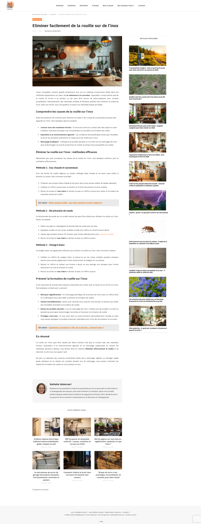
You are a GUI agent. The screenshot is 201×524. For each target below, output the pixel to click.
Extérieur (72, 5)
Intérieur (60, 5)
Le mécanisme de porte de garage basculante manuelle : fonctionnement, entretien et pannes (46, 476)
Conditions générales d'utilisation (81, 515)
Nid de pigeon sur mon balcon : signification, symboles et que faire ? (108, 441)
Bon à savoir (108, 5)
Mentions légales (113, 512)
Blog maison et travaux (39, 14)
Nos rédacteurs (96, 512)
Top (101, 522)
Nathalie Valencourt (53, 31)
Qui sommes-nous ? (125, 5)
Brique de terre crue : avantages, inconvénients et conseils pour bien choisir (108, 475)
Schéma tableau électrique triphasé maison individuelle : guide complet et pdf (46, 441)
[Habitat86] (9, 5)
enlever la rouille (106, 234)
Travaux (95, 5)
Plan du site (131, 515)
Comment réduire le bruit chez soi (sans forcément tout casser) (77, 475)
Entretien (84, 5)
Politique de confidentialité (111, 515)
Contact (141, 5)
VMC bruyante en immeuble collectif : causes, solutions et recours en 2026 (77, 441)
